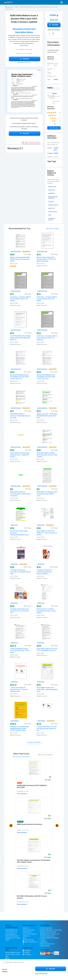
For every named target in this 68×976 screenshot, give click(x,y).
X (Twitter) (27, 954)
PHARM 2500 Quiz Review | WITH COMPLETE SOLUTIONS (32, 786)
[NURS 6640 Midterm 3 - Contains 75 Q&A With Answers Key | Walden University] (21, 397)
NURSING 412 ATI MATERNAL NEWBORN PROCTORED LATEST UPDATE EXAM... (19, 728)
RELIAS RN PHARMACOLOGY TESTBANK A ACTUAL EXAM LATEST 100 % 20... (19, 377)
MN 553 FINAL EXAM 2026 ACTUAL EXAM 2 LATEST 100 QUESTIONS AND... (46, 259)
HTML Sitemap (29, 940)
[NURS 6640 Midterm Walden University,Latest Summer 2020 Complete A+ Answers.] (47, 436)
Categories (43, 942)
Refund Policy (27, 932)
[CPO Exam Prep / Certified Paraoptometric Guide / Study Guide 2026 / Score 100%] (47, 592)
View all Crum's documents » (21, 756)
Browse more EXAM (34, 742)
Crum (54, 93)
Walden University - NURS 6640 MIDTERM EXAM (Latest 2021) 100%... (47, 416)
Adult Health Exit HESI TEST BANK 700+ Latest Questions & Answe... (47, 533)
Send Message (53, 128)
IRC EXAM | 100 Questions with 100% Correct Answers (32, 897)
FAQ (8, 958)
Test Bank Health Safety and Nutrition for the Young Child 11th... (19, 611)
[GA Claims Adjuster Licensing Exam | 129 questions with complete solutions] (34, 845)
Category (50, 153)
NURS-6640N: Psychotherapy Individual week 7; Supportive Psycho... (20, 455)
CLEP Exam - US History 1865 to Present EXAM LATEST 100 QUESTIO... (47, 338)
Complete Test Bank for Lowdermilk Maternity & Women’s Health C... (44, 572)
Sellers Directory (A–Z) (47, 944)
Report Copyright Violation (31, 142)
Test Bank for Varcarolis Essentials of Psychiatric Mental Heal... (20, 572)
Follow (57, 88)
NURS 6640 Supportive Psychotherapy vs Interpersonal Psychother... (20, 494)
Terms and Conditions (30, 934)
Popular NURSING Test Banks (49, 938)
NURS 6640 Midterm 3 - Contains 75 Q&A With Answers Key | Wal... (20, 416)
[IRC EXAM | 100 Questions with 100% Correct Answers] (34, 881)
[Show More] (24, 45)
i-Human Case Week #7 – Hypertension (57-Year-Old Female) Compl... (19, 689)
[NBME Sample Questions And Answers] (34, 806)
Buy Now (26, 59)
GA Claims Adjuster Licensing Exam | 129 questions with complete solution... (33, 861)
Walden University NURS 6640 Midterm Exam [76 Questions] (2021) (20, 259)
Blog (24, 938)
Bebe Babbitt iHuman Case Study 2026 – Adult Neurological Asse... (47, 689)
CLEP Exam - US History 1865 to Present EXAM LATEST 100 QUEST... (20, 299)
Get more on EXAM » (52, 228)
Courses (42, 940)
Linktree (27, 952)
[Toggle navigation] (61, 2)
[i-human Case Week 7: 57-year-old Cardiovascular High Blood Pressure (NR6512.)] (47, 710)
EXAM (16, 7)
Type (48, 79)
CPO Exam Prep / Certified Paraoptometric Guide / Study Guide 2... (46, 611)
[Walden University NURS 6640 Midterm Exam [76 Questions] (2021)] (21, 240)
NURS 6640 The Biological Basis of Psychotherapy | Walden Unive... (47, 494)
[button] (11, 825)
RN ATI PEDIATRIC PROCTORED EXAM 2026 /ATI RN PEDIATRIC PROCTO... (20, 338)
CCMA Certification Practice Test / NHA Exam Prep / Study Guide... (19, 650)
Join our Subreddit (46, 928)
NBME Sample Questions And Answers (29, 824)
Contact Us (26, 936)
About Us (26, 928)
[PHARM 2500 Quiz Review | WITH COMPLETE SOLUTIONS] (34, 767)
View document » (22, 793)
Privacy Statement (28, 930)
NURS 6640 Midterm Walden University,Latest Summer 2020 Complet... (47, 455)
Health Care (10, 7)
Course (49, 148)
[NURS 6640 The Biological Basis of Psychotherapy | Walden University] (47, 475)
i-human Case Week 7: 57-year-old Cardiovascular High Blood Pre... (47, 728)
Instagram (27, 950)
